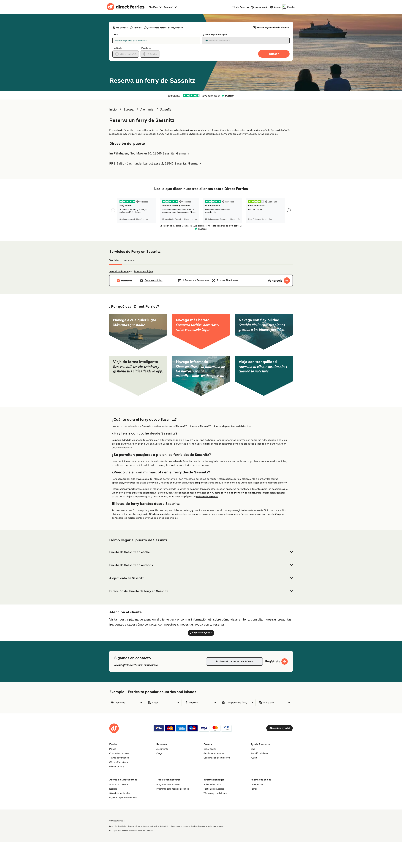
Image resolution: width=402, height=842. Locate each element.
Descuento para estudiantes (123, 797)
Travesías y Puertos (119, 757)
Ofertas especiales (159, 514)
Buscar (274, 53)
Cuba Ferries (257, 784)
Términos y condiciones (215, 793)
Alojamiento (162, 749)
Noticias (113, 789)
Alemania (146, 109)
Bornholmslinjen (143, 271)
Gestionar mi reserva (214, 753)
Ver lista (114, 260)
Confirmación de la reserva (217, 757)
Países (112, 749)
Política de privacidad (214, 789)
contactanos (218, 826)
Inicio (113, 109)
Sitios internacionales (119, 793)
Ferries (254, 789)
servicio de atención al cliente (238, 492)
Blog (253, 749)
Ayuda (254, 757)
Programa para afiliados (168, 784)
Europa (128, 109)
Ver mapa (129, 260)
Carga (159, 753)
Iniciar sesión (210, 749)
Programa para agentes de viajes (172, 789)
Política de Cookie (212, 784)
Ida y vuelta (122, 27)
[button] (201, 552)
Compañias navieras (119, 753)
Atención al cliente (260, 753)
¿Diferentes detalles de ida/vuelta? (165, 27)
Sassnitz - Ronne (118, 271)
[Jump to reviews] (201, 95)
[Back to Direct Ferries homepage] (125, 7)
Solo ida (137, 27)
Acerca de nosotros (118, 784)
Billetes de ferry (116, 766)
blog (207, 444)
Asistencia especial (207, 496)
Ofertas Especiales (118, 762)
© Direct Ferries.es (117, 821)
